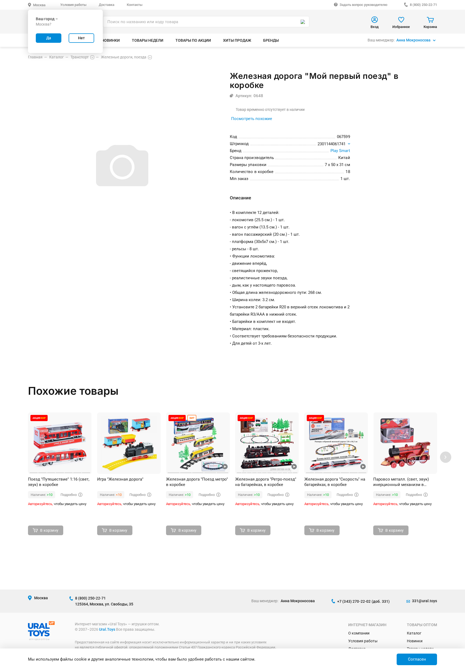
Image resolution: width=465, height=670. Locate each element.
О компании (358, 633)
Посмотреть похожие (251, 118)
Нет (81, 38)
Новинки (414, 641)
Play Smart (340, 150)
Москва (39, 5)
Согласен (417, 659)
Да (48, 38)
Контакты (134, 5)
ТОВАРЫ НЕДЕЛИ (147, 40)
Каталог (414, 633)
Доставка (106, 5)
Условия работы (73, 5)
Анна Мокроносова (413, 40)
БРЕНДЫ (271, 40)
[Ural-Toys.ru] (41, 635)
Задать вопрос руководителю (364, 5)
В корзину (49, 530)
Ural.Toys (107, 629)
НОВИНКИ (110, 40)
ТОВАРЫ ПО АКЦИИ (193, 40)
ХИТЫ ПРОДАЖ (237, 40)
